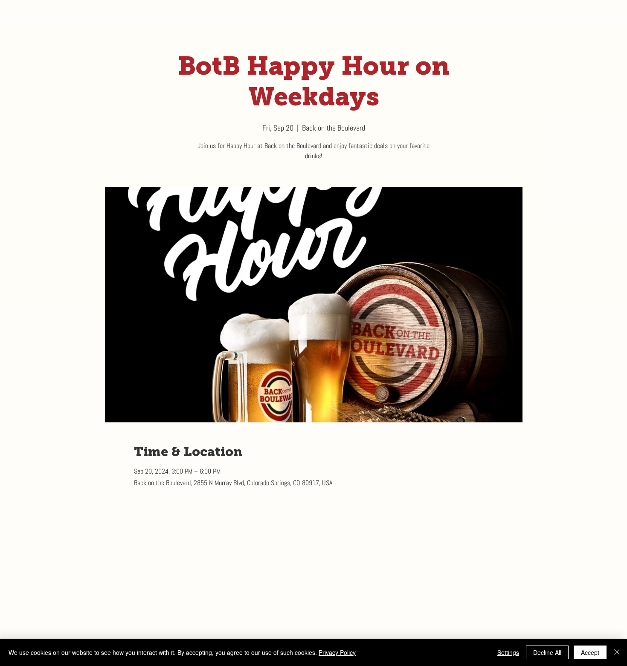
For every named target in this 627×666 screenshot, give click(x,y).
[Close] (617, 652)
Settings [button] (508, 652)
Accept (590, 652)
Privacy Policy (337, 652)
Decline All (547, 652)
